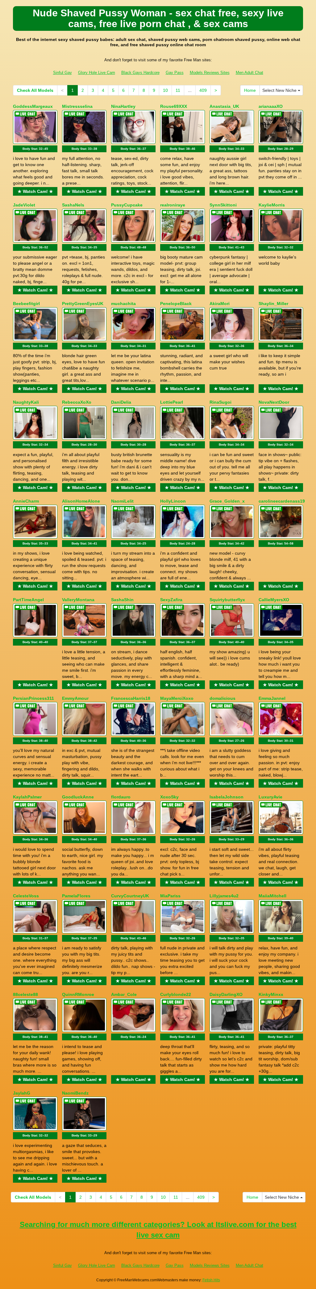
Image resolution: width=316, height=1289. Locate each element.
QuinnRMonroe (78, 994)
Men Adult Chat (249, 72)
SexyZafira (171, 599)
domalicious (222, 698)
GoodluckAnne (78, 796)
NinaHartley (123, 106)
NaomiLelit (122, 501)
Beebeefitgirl (26, 303)
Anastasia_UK (224, 106)
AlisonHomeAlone (81, 501)
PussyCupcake (127, 204)
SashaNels (73, 204)
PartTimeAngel (28, 599)
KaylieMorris (272, 204)
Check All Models (35, 90)
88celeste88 (25, 994)
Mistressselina (77, 106)
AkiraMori (220, 303)
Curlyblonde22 (175, 994)
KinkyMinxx (271, 994)
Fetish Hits (211, 1280)
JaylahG (21, 1093)
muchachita (123, 303)
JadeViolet (24, 204)
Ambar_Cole (124, 994)
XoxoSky (169, 796)
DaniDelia (121, 402)
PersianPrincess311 (33, 698)
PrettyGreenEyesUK (82, 303)
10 (165, 90)
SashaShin (122, 599)
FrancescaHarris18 (130, 698)
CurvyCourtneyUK (130, 895)
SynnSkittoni (223, 204)
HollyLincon (173, 501)
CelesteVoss (26, 895)
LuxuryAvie (270, 796)
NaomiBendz (75, 1093)
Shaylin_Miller (273, 303)
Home (250, 90)
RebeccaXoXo (76, 402)
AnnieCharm (26, 501)
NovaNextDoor (274, 402)
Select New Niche (280, 90)
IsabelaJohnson (226, 796)
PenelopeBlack (176, 303)
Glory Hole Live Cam (96, 72)
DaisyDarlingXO (226, 994)
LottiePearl (171, 402)
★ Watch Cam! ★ (35, 191)
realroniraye (172, 204)
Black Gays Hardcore (140, 72)
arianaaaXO (271, 106)
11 (178, 90)
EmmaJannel (272, 698)
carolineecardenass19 (282, 501)
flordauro (121, 796)
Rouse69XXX (173, 106)
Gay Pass (175, 72)
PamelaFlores (76, 895)
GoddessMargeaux (33, 106)
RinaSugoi (220, 402)
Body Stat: (35, 148)
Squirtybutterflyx (227, 599)
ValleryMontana (78, 599)
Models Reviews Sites (210, 72)
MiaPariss (170, 895)
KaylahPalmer (27, 796)
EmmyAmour (75, 698)
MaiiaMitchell (272, 895)
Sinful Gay (62, 72)
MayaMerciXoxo (176, 698)
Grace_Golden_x (227, 501)
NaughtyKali (26, 402)
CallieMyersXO (274, 599)
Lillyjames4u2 (224, 895)
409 (203, 90)
